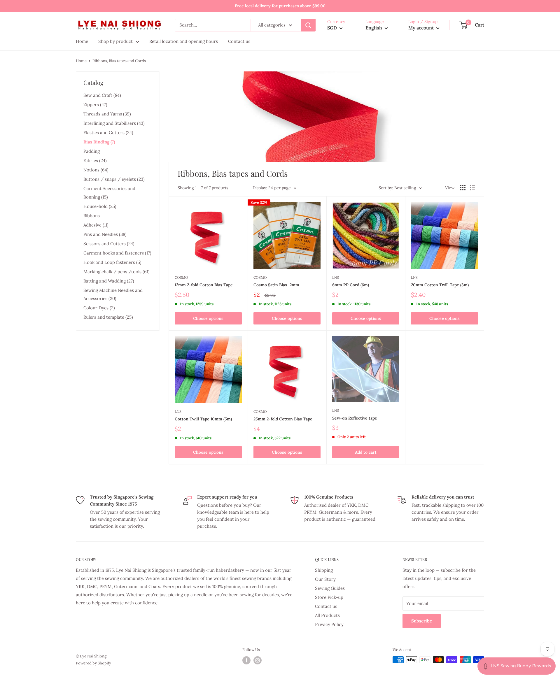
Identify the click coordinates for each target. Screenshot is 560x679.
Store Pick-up (329, 597)
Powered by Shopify (93, 663)
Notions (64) (95, 170)
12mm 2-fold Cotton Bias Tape (204, 284)
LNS (335, 277)
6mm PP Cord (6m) (350, 284)
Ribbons (91, 215)
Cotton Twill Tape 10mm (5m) (203, 419)
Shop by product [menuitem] (115, 41)
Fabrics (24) (95, 160)
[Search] (308, 25)
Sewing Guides (330, 588)
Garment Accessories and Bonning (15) (109, 192)
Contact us (326, 606)
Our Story (325, 579)
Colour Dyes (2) (99, 307)
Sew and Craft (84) (102, 95)
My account (421, 28)
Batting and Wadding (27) (108, 281)
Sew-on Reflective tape (354, 418)
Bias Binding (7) (99, 142)
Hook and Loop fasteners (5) (112, 262)
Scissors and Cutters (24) (108, 243)
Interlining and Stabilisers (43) (114, 123)
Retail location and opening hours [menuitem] (183, 41)
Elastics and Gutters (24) (108, 132)
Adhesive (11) (95, 225)
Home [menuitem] (82, 41)
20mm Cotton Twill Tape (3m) (440, 284)
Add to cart (366, 452)
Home (81, 60)
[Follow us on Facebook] (246, 660)
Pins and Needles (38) (105, 234)
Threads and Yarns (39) (107, 114)
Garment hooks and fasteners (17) (117, 253)
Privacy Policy (329, 624)
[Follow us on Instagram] (257, 660)
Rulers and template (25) (108, 317)
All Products (327, 615)
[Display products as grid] (463, 187)
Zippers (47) (95, 104)
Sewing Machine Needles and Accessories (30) (113, 294)
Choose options (208, 318)
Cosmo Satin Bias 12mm (276, 284)
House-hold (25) (99, 206)
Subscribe (421, 621)
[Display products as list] (472, 187)
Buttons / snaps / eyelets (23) (114, 179)
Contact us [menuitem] (239, 41)
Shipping (324, 570)
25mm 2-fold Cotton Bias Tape (282, 419)
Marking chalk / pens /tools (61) (116, 271)
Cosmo (181, 277)
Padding (91, 151)
